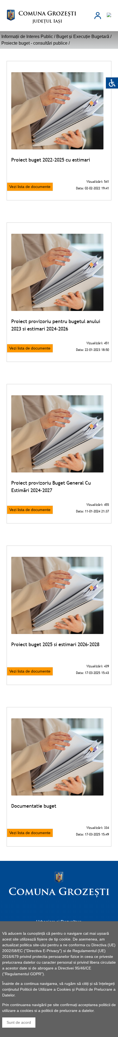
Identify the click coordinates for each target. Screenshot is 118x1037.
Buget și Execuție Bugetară (82, 36)
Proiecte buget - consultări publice (34, 43)
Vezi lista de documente (29, 186)
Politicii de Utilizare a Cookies (45, 989)
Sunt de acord (19, 1022)
